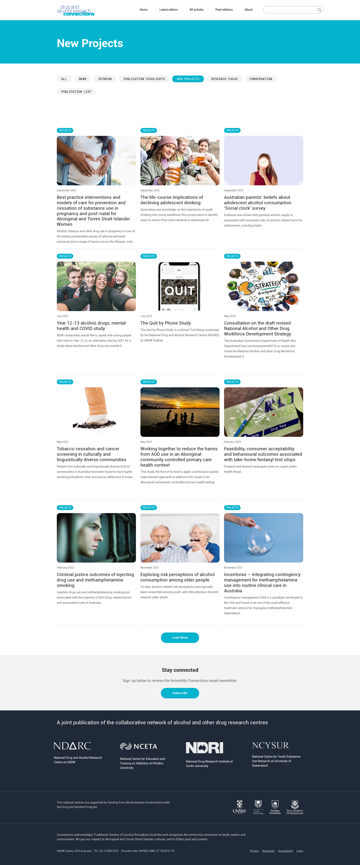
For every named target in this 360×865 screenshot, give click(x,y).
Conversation (261, 79)
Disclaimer (268, 850)
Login (299, 850)
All (64, 79)
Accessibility (285, 850)
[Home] (76, 10)
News (82, 79)
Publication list (76, 92)
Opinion (105, 79)
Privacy (254, 850)
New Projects (188, 79)
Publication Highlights (144, 79)
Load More (180, 637)
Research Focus (224, 79)
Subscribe (180, 693)
